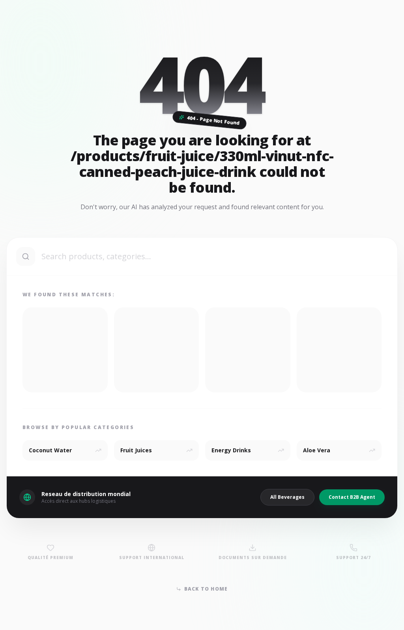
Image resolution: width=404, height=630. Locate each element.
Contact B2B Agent (352, 497)
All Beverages (287, 497)
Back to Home (206, 589)
